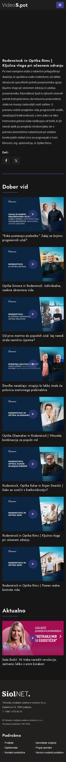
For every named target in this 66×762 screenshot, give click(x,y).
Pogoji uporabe (44, 747)
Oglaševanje (11, 747)
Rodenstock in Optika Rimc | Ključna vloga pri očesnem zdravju (31, 537)
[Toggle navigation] (60, 5)
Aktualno (13, 610)
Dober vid (15, 187)
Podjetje (9, 742)
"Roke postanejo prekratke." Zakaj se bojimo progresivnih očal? (32, 238)
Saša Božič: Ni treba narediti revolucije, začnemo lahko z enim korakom (29, 661)
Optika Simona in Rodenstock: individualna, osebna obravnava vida (31, 288)
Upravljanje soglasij (46, 742)
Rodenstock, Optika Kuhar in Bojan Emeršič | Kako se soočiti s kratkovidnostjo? (32, 487)
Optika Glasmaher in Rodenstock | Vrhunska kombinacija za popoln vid (31, 437)
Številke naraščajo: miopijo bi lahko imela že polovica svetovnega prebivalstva (32, 388)
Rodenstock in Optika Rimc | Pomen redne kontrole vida (31, 587)
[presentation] (60, 636)
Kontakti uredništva (15, 752)
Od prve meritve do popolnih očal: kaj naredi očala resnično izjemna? (33, 338)
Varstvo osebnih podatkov (50, 752)
